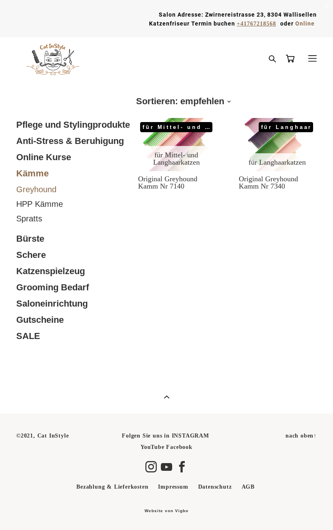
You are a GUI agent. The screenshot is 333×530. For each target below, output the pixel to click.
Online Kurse (43, 157)
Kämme (32, 173)
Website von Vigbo (166, 511)
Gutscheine (40, 320)
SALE (28, 336)
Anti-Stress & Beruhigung (70, 141)
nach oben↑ (301, 435)
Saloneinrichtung (52, 303)
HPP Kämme (39, 204)
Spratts (29, 218)
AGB (248, 486)
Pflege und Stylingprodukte (73, 125)
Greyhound (36, 189)
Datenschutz (215, 486)
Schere (31, 255)
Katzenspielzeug (50, 271)
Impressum (173, 486)
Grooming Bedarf (52, 287)
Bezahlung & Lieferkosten (112, 486)
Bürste (30, 239)
